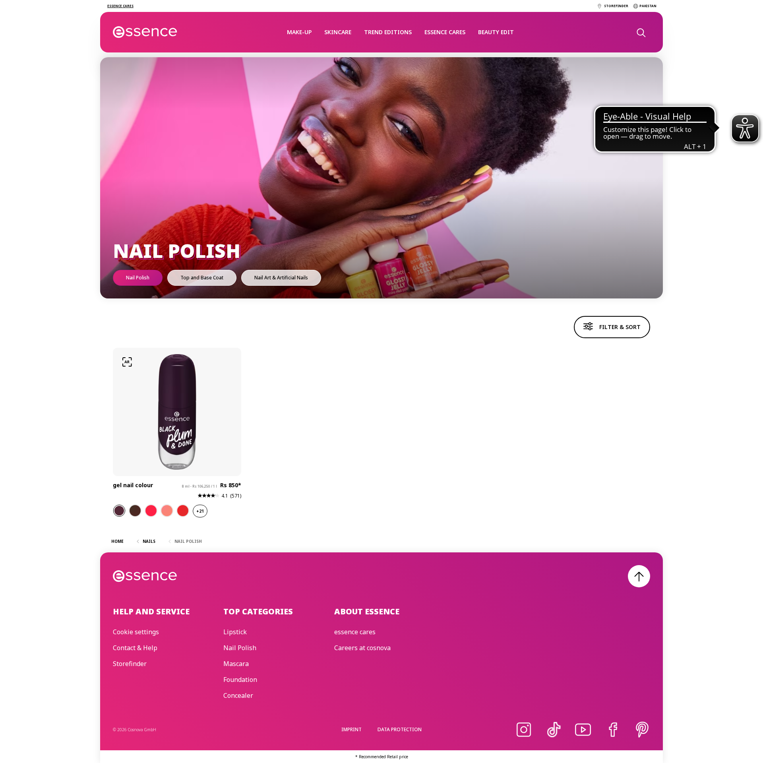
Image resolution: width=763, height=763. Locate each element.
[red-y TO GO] (182, 510)
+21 (200, 511)
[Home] (145, 32)
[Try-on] (127, 362)
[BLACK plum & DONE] (119, 510)
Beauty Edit (496, 32)
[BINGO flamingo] (151, 510)
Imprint (351, 729)
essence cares (444, 32)
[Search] (640, 32)
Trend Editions (388, 32)
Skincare (337, 32)
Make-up (299, 32)
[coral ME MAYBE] (167, 510)
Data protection (400, 729)
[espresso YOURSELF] (135, 510)
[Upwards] (639, 576)
